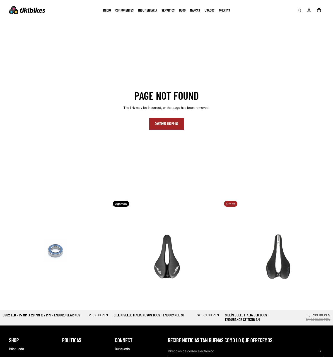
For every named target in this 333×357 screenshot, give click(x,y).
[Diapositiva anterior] (118, 255)
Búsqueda (16, 349)
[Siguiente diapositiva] (215, 255)
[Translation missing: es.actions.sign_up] (320, 351)
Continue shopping (167, 124)
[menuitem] (107, 10)
